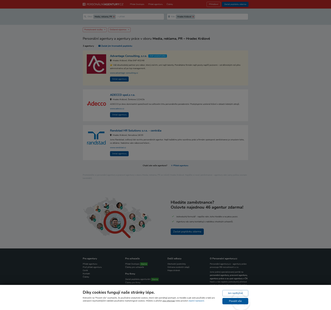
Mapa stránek (173, 270)
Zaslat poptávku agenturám (138, 279)
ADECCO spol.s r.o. (122, 95)
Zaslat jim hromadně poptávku (116, 45)
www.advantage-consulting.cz (124, 73)
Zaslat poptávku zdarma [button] (235, 4)
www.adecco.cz (117, 108)
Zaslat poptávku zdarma (187, 231)
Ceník (85, 270)
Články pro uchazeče (134, 267)
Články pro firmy (132, 282)
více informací (168, 300)
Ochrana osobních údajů (178, 267)
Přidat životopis (137, 4)
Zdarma (144, 264)
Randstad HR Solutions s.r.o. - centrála (135, 131)
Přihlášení (213, 4)
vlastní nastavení (196, 300)
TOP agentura (158, 56)
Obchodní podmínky (176, 264)
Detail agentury (119, 79)
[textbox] (118, 17)
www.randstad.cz (118, 147)
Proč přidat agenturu (92, 267)
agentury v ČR (240, 278)
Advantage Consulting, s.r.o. (128, 56)
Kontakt (86, 273)
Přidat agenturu (155, 4)
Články (170, 4)
